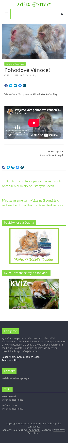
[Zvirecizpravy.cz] (34, 3)
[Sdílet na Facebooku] (6, 85)
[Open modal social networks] (24, 85)
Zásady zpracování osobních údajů (21, 356)
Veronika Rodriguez (15, 64)
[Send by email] (15, 85)
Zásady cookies (10, 360)
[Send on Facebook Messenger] (20, 85)
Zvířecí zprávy (29, 75)
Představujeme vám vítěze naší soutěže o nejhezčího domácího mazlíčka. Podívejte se (32, 205)
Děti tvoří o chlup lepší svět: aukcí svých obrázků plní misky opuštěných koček (31, 183)
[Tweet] (10, 85)
